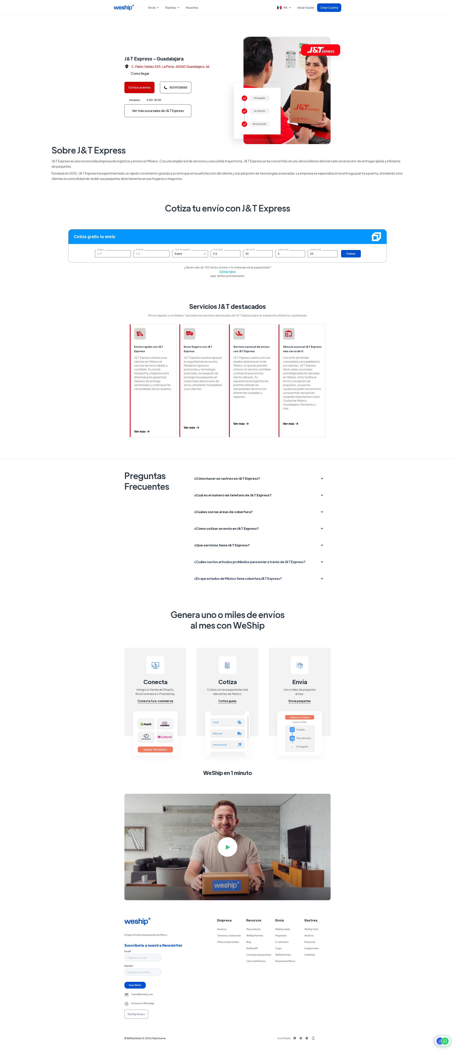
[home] (124, 7)
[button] (153, 7)
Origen (101, 249)
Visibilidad (309, 954)
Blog (248, 941)
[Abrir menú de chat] (442, 1041)
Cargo (278, 948)
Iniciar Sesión (305, 7)
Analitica (309, 935)
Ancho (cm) (315, 249)
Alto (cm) (250, 249)
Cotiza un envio (139, 87)
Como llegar (140, 73)
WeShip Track (311, 929)
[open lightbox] (227, 847)
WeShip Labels (282, 929)
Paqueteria (281, 935)
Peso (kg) (218, 249)
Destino (140, 249)
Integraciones (311, 948)
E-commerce (281, 941)
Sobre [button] (178, 253)
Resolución (309, 941)
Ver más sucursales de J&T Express (158, 111)
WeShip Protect (283, 954)
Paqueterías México (285, 961)
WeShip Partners (254, 935)
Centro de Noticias (255, 961)
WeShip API (252, 948)
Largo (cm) (283, 249)
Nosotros (192, 7)
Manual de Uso (253, 929)
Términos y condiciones (229, 935)
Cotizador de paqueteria (258, 954)
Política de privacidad (228, 941)
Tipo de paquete (183, 249)
